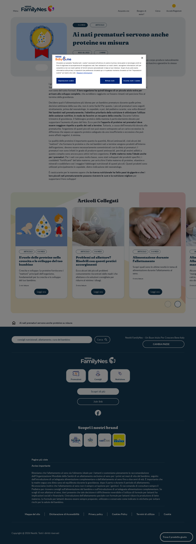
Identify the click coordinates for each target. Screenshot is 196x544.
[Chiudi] (142, 58)
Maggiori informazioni (84, 73)
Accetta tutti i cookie (131, 80)
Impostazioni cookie (66, 80)
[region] (99, 71)
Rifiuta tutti (109, 80)
